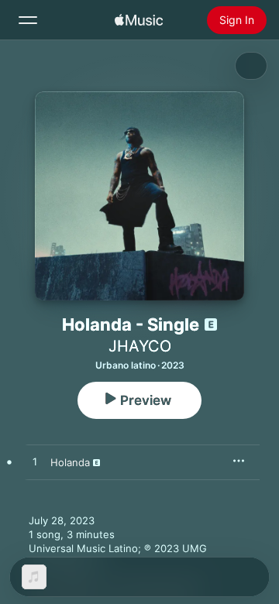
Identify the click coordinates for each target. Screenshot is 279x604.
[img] (139, 20)
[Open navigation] (28, 20)
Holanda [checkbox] (70, 462)
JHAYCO (139, 346)
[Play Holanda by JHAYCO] (34, 462)
